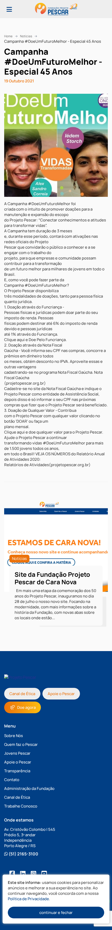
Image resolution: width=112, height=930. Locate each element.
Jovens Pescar (17, 753)
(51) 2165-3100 (23, 854)
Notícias (26, 36)
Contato (11, 779)
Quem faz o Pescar (21, 744)
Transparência (17, 771)
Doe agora (26, 707)
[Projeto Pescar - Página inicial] (56, 9)
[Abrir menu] (9, 9)
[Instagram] (33, 873)
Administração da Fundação (29, 788)
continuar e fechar (56, 912)
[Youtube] (44, 873)
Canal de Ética (22, 693)
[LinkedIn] (23, 873)
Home (8, 36)
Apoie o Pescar (61, 693)
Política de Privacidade (28, 899)
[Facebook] (12, 873)
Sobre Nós (13, 735)
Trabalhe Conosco (20, 806)
